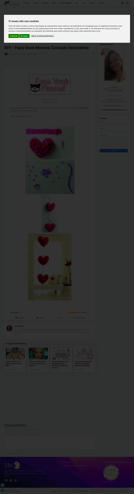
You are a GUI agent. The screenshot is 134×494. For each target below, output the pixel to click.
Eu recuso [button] (24, 36)
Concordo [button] (13, 36)
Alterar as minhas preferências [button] (42, 36)
